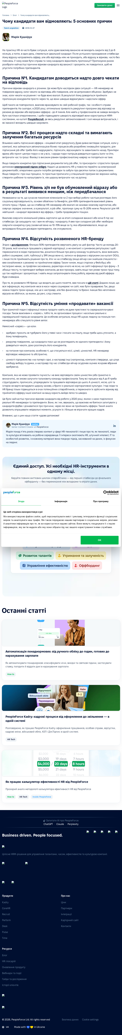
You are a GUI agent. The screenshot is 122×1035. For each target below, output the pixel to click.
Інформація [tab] (61, 501)
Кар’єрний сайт (70, 920)
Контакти (66, 926)
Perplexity (73, 824)
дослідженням (20, 245)
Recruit (6, 914)
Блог (15, 15)
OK (99, 540)
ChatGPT (48, 824)
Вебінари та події (11, 973)
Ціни (63, 902)
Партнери (66, 908)
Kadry (5, 902)
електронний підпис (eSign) (30, 167)
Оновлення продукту (13, 967)
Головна (5, 15)
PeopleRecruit (36, 119)
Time (4, 938)
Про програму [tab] (100, 501)
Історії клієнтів (10, 985)
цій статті (93, 283)
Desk (4, 926)
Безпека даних (70, 1019)
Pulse (5, 932)
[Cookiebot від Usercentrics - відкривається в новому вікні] (106, 492)
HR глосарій (9, 961)
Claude (60, 824)
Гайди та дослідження (14, 979)
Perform (6, 920)
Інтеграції (66, 914)
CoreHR (6, 908)
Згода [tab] (21, 501)
